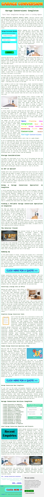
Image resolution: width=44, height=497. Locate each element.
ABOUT (31, 7)
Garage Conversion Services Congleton (16, 401)
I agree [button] (26, 490)
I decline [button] (31, 490)
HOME (24, 7)
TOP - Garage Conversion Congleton (11, 476)
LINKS (28, 7)
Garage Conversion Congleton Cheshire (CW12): (15, 17)
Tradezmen (3, 494)
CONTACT (35, 7)
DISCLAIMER (40, 7)
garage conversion (24, 398)
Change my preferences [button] (29, 493)
